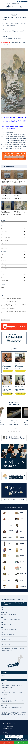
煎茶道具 (3, 274)
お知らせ (3, 290)
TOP (1, 9)
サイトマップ (4, 733)
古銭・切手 (4, 268)
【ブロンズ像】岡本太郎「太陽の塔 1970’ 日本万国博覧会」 (13, 312)
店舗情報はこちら (7, 370)
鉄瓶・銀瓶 (4, 248)
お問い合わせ (4, 732)
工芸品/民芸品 (4, 280)
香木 (2, 263)
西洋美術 (3, 260)
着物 (2, 271)
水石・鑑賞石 (4, 240)
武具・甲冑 (4, 234)
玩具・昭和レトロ (5, 266)
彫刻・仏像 (4, 243)
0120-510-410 (8, 728)
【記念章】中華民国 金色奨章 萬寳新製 (11, 298)
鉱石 (2, 277)
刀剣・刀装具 (4, 231)
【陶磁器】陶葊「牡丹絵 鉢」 (8, 308)
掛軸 (2, 254)
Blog (2, 287)
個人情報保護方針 (5, 730)
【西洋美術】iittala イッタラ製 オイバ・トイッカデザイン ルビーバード (13, 305)
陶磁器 (3, 228)
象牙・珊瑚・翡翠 (5, 237)
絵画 (2, 257)
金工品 (3, 245)
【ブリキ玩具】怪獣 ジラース (8, 301)
